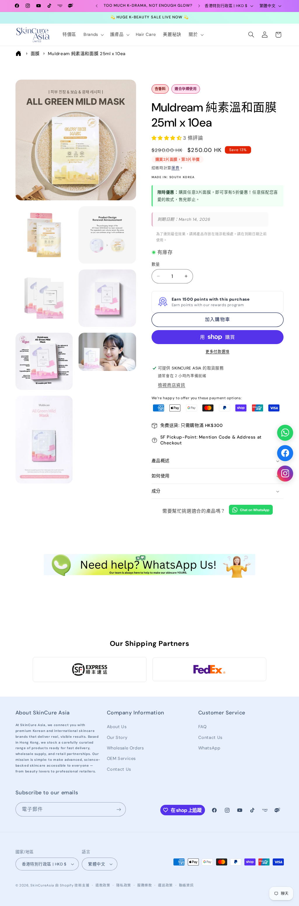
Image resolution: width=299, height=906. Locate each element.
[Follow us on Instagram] (285, 473)
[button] (93, 34)
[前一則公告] (96, 6)
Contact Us (119, 769)
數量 (156, 264)
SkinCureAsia (42, 885)
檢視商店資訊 (171, 385)
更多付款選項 (217, 351)
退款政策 (102, 885)
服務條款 (144, 885)
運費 (175, 168)
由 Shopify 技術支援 (72, 885)
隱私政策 (123, 885)
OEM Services (121, 758)
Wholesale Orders (125, 748)
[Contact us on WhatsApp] (285, 433)
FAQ (202, 727)
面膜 (35, 54)
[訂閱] (118, 809)
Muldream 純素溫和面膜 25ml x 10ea (87, 54)
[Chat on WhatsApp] (251, 511)
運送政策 (165, 885)
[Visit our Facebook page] (285, 453)
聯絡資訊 (186, 885)
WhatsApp (209, 748)
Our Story (117, 737)
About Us (117, 727)
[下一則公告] (199, 6)
